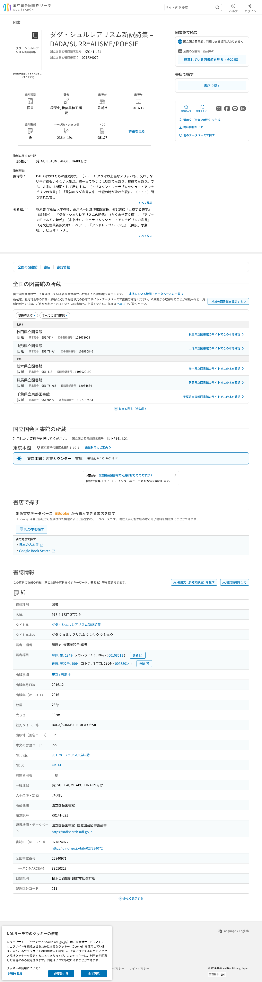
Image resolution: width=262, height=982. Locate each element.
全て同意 (94, 973)
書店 (47, 267)
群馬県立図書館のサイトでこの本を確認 (214, 382)
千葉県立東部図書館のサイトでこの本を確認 (211, 397)
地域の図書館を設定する (227, 301)
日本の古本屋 (29, 544)
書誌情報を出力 (193, 127)
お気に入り (186, 110)
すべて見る (145, 203)
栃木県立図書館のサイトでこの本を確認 (214, 368)
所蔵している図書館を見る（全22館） (212, 59)
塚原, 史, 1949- (62, 655)
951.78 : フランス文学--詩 (71, 754)
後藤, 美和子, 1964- (66, 663)
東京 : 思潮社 (61, 674)
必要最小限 (61, 973)
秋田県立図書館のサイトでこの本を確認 (214, 334)
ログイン (250, 11)
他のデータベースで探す (199, 135)
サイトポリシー (139, 968)
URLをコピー (202, 110)
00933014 (122, 663)
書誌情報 (63, 267)
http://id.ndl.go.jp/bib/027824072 (77, 848)
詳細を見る (137, 131)
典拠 (135, 655)
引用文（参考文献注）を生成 (201, 120)
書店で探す (212, 85)
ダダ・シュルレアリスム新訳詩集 (76, 624)
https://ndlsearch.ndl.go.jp (72, 831)
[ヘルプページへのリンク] (33, 76)
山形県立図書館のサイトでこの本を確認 (214, 348)
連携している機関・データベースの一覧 (154, 294)
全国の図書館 (27, 267)
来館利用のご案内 (96, 447)
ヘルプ (233, 11)
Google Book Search (35, 550)
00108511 (115, 655)
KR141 (56, 764)
